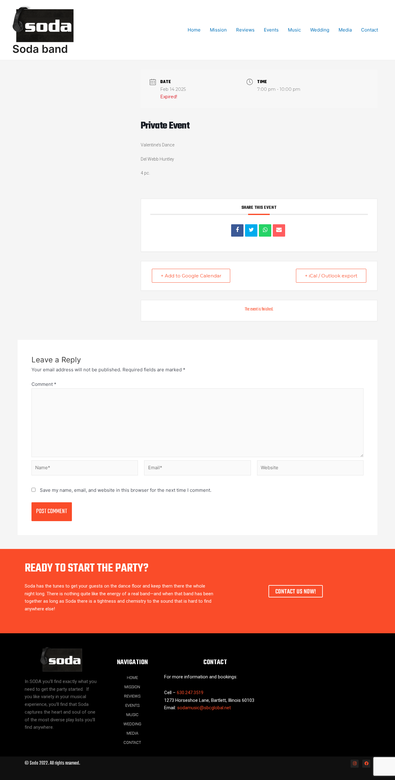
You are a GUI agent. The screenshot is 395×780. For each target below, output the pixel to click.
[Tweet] (251, 230)
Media (345, 30)
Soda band (40, 48)
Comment (43, 384)
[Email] (279, 230)
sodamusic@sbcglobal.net (204, 707)
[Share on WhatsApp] (265, 230)
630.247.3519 (190, 692)
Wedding (319, 30)
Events (271, 30)
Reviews (245, 30)
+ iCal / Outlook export (331, 276)
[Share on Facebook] (237, 230)
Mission (218, 30)
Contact (369, 30)
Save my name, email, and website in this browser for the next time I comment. (125, 490)
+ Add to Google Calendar (191, 276)
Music (294, 30)
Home (194, 30)
